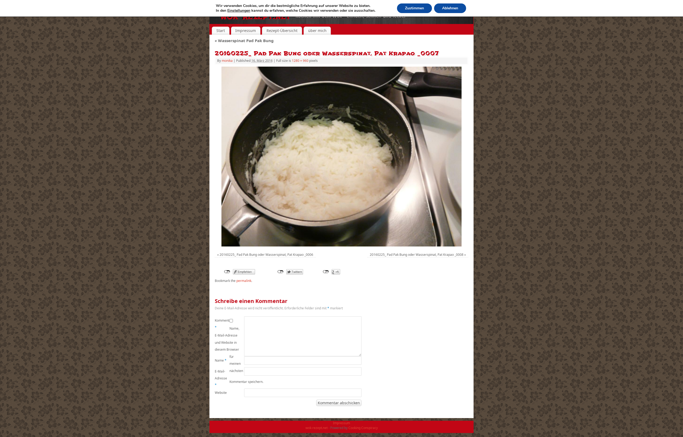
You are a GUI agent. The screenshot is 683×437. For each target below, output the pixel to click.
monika (227, 60)
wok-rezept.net (316, 428)
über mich (317, 30)
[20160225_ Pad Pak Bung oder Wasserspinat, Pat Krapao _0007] (341, 156)
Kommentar (222, 324)
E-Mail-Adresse (221, 378)
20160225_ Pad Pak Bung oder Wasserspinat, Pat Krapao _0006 (266, 254)
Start (220, 30)
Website (221, 392)
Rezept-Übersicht (282, 30)
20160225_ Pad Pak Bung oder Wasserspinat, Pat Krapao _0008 (416, 254)
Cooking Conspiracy (363, 428)
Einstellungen (238, 10)
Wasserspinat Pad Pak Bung (244, 40)
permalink (243, 280)
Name (221, 360)
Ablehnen (450, 8)
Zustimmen (414, 8)
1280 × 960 (300, 60)
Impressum (245, 30)
